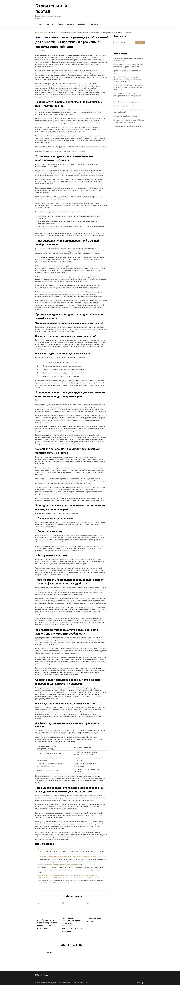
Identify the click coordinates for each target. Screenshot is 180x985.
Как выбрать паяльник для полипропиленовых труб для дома (59, 865)
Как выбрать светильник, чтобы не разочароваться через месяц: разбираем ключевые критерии (127, 96)
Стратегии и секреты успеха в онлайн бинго (128, 126)
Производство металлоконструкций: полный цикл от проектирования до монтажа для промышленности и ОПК (128, 79)
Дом (60, 24)
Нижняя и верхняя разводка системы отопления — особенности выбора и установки (67, 857)
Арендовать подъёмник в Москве (125, 116)
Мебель (70, 24)
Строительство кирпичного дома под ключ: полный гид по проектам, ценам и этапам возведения (128, 87)
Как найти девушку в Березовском (125, 106)
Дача (39, 24)
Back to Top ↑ (140, 983)
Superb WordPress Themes (80, 983)
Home (37, 32)
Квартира (49, 24)
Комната (44, 32)
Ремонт (81, 24)
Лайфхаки (93, 24)
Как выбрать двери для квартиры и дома (127, 102)
